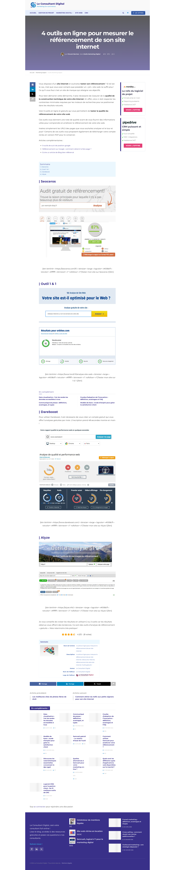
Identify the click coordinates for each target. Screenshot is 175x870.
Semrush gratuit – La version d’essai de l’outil (79, 738)
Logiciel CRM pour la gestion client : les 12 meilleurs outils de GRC (49, 788)
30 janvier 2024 (49, 750)
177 (55, 770)
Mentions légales (67, 863)
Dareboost (49, 412)
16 (55, 728)
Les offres (139, 13)
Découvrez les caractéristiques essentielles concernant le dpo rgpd (49, 763)
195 (46, 753)
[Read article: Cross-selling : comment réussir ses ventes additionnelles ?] (115, 835)
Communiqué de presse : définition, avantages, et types (78, 718)
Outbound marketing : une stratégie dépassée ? (133, 846)
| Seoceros (44, 167)
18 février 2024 (108, 728)
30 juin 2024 (48, 795)
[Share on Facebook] (32, 84)
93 (75, 729)
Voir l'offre (133, 110)
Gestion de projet (46, 13)
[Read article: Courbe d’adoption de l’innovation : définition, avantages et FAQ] (95, 717)
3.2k (75, 779)
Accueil (33, 13)
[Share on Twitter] (32, 94)
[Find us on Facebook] (32, 849)
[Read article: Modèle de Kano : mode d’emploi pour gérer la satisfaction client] (36, 739)
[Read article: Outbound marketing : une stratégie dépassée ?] (115, 848)
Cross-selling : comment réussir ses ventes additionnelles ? (132, 834)
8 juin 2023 (77, 743)
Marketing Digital (64, 13)
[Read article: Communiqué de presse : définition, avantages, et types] (65, 717)
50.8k (46, 799)
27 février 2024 (79, 725)
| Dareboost (45, 172)
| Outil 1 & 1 (45, 169)
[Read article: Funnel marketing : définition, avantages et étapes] (115, 822)
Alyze (45, 537)
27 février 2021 (108, 770)
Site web (78, 13)
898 (105, 731)
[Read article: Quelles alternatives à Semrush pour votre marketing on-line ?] (65, 762)
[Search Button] (123, 13)
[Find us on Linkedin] (36, 849)
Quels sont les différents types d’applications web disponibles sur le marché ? (109, 763)
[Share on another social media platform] (32, 99)
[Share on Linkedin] (32, 89)
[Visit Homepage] (47, 5)
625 (105, 753)
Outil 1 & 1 (48, 284)
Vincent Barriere (73, 54)
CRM (86, 13)
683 (84, 743)
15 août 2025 (48, 728)
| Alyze (44, 174)
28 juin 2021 (48, 770)
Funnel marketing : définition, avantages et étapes (131, 821)
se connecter (39, 807)
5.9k (105, 773)
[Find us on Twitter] (41, 849)
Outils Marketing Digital (92, 54)
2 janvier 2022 (108, 750)
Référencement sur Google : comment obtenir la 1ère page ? (66, 149)
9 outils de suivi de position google (56, 146)
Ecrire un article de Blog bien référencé (58, 152)
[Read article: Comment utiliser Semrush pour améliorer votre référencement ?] (95, 739)
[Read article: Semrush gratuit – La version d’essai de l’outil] (65, 739)
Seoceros (48, 181)
